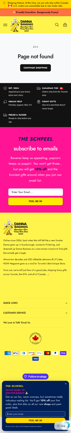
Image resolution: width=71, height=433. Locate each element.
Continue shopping (35, 67)
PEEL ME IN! (35, 201)
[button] (5, 24)
